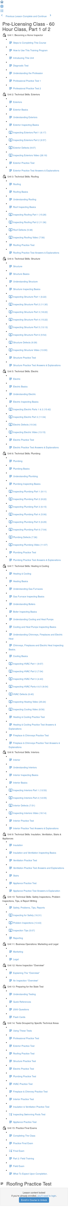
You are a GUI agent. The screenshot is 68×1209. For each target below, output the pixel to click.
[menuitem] (2, 7)
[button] (2, 2)
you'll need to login (46, 1195)
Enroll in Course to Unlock (34, 1200)
